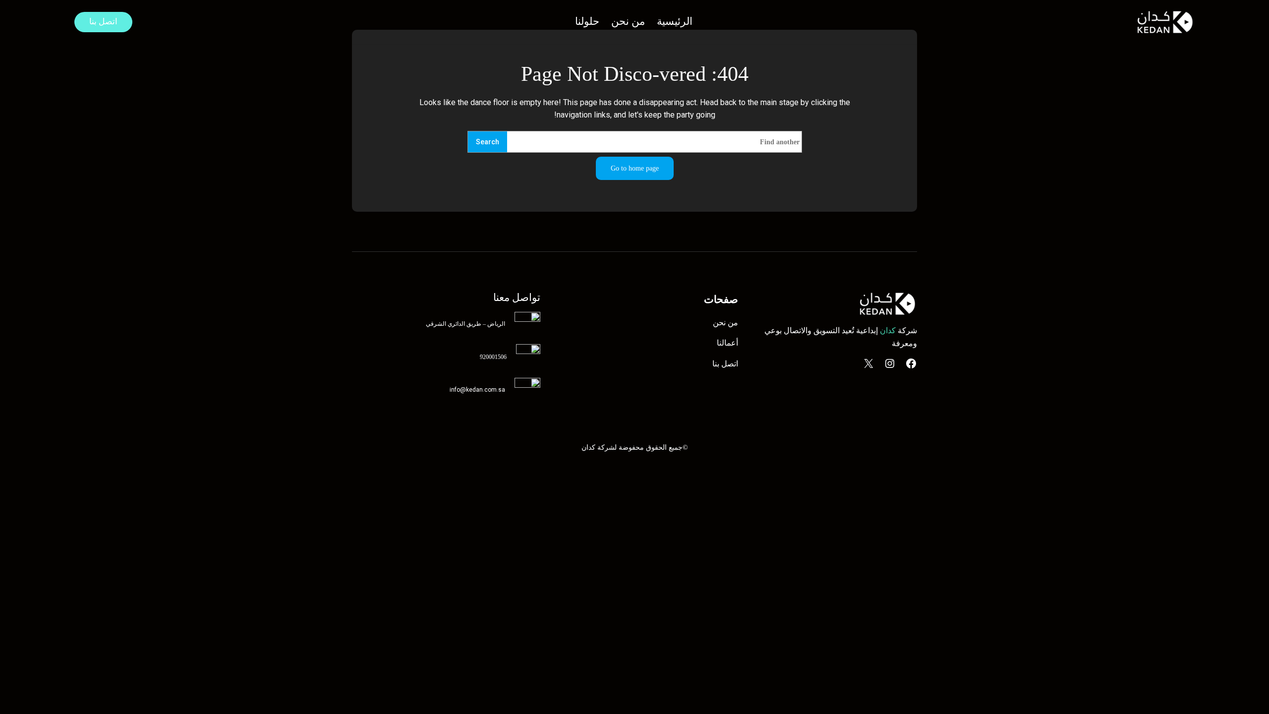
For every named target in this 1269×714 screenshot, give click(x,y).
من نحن (725, 322)
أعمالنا (727, 343)
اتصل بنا (103, 21)
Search (487, 142)
